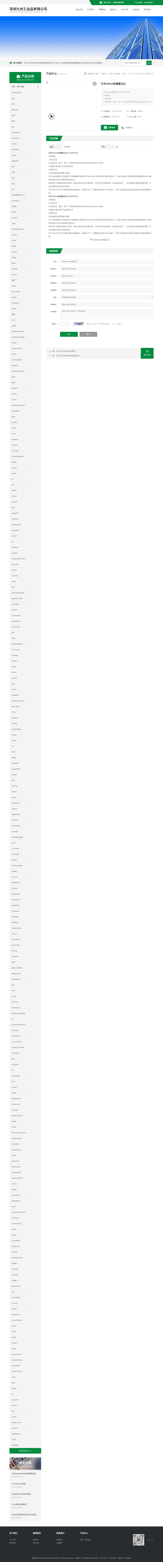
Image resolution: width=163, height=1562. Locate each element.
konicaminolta (17, 1360)
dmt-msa (15, 1002)
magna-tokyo (16, 928)
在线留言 (136, 9)
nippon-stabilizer (17, 1178)
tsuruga (14, 1252)
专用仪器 (15, 1445)
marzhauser (16, 1036)
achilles (14, 1263)
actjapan (15, 439)
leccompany (16, 615)
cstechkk (15, 1275)
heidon (14, 212)
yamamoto (15, 138)
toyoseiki (15, 110)
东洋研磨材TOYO (18, 195)
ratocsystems (17, 1223)
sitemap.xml (104, 1558)
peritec (14, 309)
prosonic (15, 445)
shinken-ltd (16, 1104)
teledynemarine (17, 1116)
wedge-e (15, 1280)
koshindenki (16, 1297)
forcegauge (16, 1076)
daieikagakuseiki (18, 229)
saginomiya (16, 814)
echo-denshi (16, 939)
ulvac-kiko (15, 1161)
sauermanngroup (18, 701)
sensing (14, 269)
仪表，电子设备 (18, 86)
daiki (13, 1383)
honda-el (15, 1428)
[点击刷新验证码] (78, 324)
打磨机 (14, 206)
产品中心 (102, 9)
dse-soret (15, 564)
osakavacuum (17, 1138)
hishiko (14, 792)
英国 (13, 314)
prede (14, 1331)
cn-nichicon (16, 1195)
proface (14, 860)
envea (14, 797)
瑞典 (13, 280)
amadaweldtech (17, 644)
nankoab (15, 519)
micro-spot (15, 650)
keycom (15, 877)
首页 (97, 74)
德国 (13, 121)
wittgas (14, 343)
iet (12, 1394)
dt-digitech (15, 695)
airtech (14, 496)
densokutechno (17, 1258)
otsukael (15, 831)
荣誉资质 (12, 1543)
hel (13, 1070)
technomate (16, 826)
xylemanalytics (17, 360)
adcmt (14, 1235)
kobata (14, 257)
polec (14, 417)
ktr (13, 542)
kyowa (14, 735)
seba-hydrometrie (18, 371)
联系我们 (147, 9)
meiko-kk (15, 956)
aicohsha (15, 1064)
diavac (14, 1155)
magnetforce (16, 979)
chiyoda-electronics (19, 1212)
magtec (14, 775)
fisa (13, 1292)
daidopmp (15, 161)
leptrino (14, 1309)
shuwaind (15, 513)
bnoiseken (15, 303)
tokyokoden (16, 1366)
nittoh (14, 223)
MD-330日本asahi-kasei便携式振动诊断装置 (96, 63)
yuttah (14, 326)
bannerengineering (18, 1013)
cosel (14, 1206)
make (14, 286)
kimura (14, 297)
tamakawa (15, 911)
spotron (14, 610)
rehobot (14, 553)
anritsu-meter (16, 1422)
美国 (13, 115)
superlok (15, 365)
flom (13, 178)
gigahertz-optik (17, 598)
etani (13, 1081)
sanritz (14, 1189)
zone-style (15, 848)
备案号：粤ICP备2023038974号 (87, 1558)
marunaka (15, 201)
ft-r (13, 479)
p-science (15, 1218)
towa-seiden (16, 291)
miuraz (14, 144)
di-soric (14, 570)
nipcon (14, 155)
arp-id (14, 1337)
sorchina (15, 576)
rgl (12, 189)
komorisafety (16, 729)
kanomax (15, 1400)
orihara (14, 536)
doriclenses (16, 1008)
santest (14, 235)
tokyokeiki (15, 149)
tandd (14, 1326)
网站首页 (79, 9)
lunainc (14, 1127)
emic (13, 990)
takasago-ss (16, 1201)
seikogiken (15, 604)
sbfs (13, 507)
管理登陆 (128, 1558)
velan (14, 581)
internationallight (17, 837)
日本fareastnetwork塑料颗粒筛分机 (25, 1474)
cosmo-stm (16, 627)
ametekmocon (17, 348)
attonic (14, 757)
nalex (14, 434)
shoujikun (15, 922)
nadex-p (15, 661)
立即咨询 (111, 127)
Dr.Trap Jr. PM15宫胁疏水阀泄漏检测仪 (66, 63)
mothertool (15, 803)
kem (13, 1059)
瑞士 (13, 98)
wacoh (14, 473)
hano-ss (15, 934)
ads (13, 985)
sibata (14, 1121)
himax (14, 667)
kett (13, 1411)
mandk (14, 1093)
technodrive (16, 1241)
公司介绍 (12, 1540)
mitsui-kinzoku (17, 1320)
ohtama (14, 888)
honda (14, 246)
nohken (14, 252)
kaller (14, 377)
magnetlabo (16, 769)
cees (13, 184)
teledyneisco (16, 973)
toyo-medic (16, 945)
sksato (14, 1417)
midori (14, 240)
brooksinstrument (18, 593)
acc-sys (15, 1303)
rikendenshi (16, 900)
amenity (14, 502)
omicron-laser (17, 1042)
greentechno (16, 1286)
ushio (14, 1377)
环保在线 (120, 1558)
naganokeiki (16, 1434)
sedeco (14, 394)
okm (13, 587)
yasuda (14, 218)
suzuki (14, 399)
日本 (13, 104)
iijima (13, 382)
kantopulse (16, 905)
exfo (13, 780)
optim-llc (15, 786)
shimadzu (15, 1110)
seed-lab (15, 1030)
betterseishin (16, 1098)
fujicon (14, 740)
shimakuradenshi (18, 456)
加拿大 (14, 490)
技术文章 (124, 9)
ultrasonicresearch (18, 405)
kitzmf (14, 1439)
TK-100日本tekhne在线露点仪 (68, 356)
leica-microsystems (19, 1133)
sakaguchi (15, 530)
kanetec (14, 871)
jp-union (14, 678)
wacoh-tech (16, 1314)
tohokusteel (16, 894)
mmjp (14, 428)
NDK (13, 962)
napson (14, 809)
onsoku (14, 1087)
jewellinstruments (18, 331)
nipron (14, 1229)
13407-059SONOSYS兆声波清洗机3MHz (38, 63)
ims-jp (14, 996)
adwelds (15, 388)
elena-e (14, 1184)
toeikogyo (15, 917)
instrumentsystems (19, 1025)
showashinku (16, 1150)
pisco (14, 843)
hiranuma (15, 820)
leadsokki (15, 763)
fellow (14, 263)
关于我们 (90, 9)
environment (16, 1354)
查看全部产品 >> (25, 1451)
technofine (15, 1144)
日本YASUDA (17, 93)
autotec (14, 462)
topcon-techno (17, 1371)
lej (12, 1019)
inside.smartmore (18, 1047)
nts (13, 746)
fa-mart (14, 274)
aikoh (14, 752)
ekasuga (15, 1269)
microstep (15, 854)
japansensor (16, 621)
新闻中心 (113, 9)
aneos (14, 1349)
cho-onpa (15, 451)
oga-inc (14, 468)
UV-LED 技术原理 (19, 1484)
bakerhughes (16, 524)
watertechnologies (18, 337)
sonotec (14, 422)
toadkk (14, 1388)
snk (13, 485)
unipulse (15, 718)
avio (13, 684)
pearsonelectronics (18, 559)
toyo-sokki (15, 706)
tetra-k (14, 672)
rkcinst (14, 1405)
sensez (14, 1343)
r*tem (14, 712)
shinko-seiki (16, 1167)
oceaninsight (16, 1172)
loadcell (14, 723)
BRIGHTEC (16, 883)
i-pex (13, 320)
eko (13, 127)
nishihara (15, 655)
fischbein (15, 547)
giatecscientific (17, 968)
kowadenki (15, 411)
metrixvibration (17, 865)
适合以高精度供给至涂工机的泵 (24, 1515)
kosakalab (15, 1053)
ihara (13, 638)
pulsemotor (16, 1246)
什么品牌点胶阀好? (19, 1504)
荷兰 (13, 166)
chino (14, 689)
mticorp (14, 951)
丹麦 (13, 172)
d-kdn (14, 354)
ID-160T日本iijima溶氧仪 (66, 351)
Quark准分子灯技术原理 (21, 1494)
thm (13, 632)
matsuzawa (16, 132)
